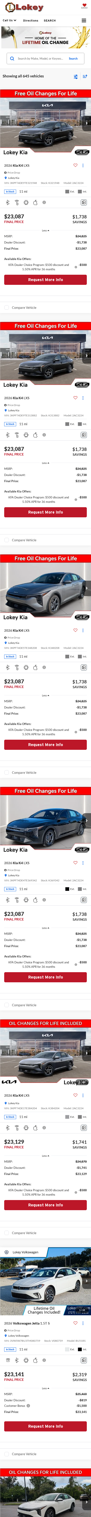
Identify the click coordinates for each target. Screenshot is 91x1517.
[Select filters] (76, 76)
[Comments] (84, 202)
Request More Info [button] (45, 280)
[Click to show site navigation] (84, 20)
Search (73, 58)
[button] (86, 123)
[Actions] (83, 165)
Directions (30, 20)
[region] (45, 253)
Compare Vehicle (24, 307)
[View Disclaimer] (44, 202)
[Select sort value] (83, 76)
